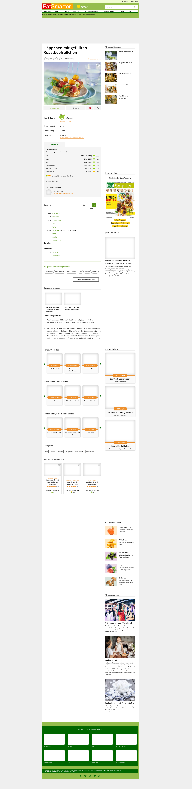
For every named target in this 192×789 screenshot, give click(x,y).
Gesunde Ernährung (72, 11)
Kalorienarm (90, 452)
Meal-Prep (90, 433)
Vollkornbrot (56, 240)
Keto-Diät (90, 369)
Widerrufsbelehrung (114, 770)
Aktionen (121, 11)
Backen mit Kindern (113, 660)
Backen (53, 452)
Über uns (47, 770)
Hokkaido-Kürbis (125, 527)
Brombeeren (123, 553)
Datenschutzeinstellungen (99, 770)
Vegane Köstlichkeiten (120, 446)
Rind (46, 452)
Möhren (55, 234)
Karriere (54, 770)
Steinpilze (122, 578)
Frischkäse (56, 213)
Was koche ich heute (55, 433)
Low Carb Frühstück (54, 369)
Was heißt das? (65, 121)
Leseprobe (108, 218)
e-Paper (132, 218)
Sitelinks (60, 770)
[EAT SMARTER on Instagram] (90, 775)
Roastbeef (55, 230)
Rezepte (57, 11)
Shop (131, 11)
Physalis (55, 252)
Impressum (77, 770)
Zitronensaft (56, 220)
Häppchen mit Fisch (125, 63)
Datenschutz (86, 770)
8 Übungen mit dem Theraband (118, 623)
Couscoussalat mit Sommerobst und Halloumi (52, 482)
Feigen (121, 565)
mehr (97, 156)
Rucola (54, 237)
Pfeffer (54, 227)
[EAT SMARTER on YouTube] (99, 775)
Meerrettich (56, 217)
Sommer (47, 11)
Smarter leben (108, 11)
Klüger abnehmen (91, 11)
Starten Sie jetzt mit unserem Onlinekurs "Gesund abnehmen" (119, 261)
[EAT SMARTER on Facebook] (81, 775)
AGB (72, 770)
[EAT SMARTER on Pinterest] (85, 775)
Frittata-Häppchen (125, 74)
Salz (53, 223)
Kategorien (74, 772)
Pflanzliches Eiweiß (72, 401)
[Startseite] (57, 6)
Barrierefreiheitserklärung (53, 772)
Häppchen (69, 452)
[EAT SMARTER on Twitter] (95, 775)
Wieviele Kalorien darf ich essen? (72, 138)
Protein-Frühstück (90, 401)
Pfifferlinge (123, 540)
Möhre (94, 272)
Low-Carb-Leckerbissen (120, 379)
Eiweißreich (54, 401)
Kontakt (67, 770)
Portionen (94, 208)
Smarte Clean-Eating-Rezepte (120, 412)
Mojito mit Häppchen (126, 52)
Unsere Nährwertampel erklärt (62, 176)
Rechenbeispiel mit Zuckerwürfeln (119, 703)
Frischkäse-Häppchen (126, 85)
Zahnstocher (56, 256)
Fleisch (60, 452)
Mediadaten (66, 772)
